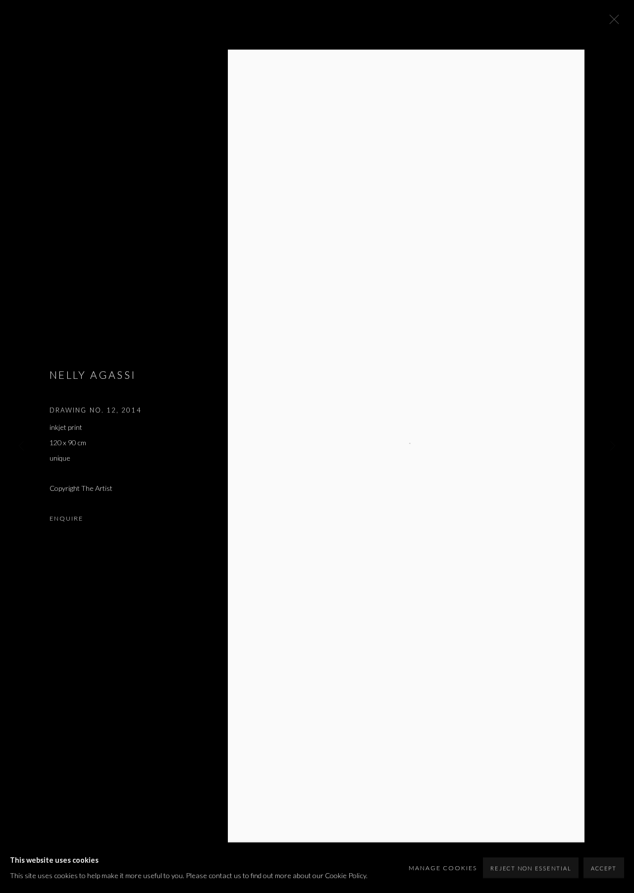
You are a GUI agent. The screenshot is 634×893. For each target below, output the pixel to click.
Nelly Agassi (93, 374)
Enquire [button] (66, 518)
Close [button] (611, 22)
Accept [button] (604, 868)
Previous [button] (21, 446)
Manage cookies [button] (443, 868)
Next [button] (612, 446)
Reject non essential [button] (530, 868)
